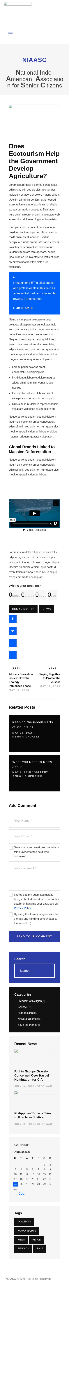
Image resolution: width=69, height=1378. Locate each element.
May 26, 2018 (22, 732)
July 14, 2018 (24, 1086)
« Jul (20, 1193)
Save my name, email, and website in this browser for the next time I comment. (36, 852)
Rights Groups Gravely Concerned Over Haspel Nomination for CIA (31, 1075)
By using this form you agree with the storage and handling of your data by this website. (36, 919)
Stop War (44, 1086)
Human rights (23, 609)
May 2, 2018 (21, 772)
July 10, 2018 (24, 1123)
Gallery (41, 772)
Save (40, 1248)
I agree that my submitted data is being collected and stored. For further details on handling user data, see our (36, 901)
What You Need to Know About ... (32, 764)
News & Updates (26, 736)
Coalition (24, 1221)
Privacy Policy (22, 908)
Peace (36, 1239)
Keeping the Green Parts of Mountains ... (32, 724)
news (47, 609)
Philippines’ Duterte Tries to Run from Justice (32, 1115)
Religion (23, 1248)
